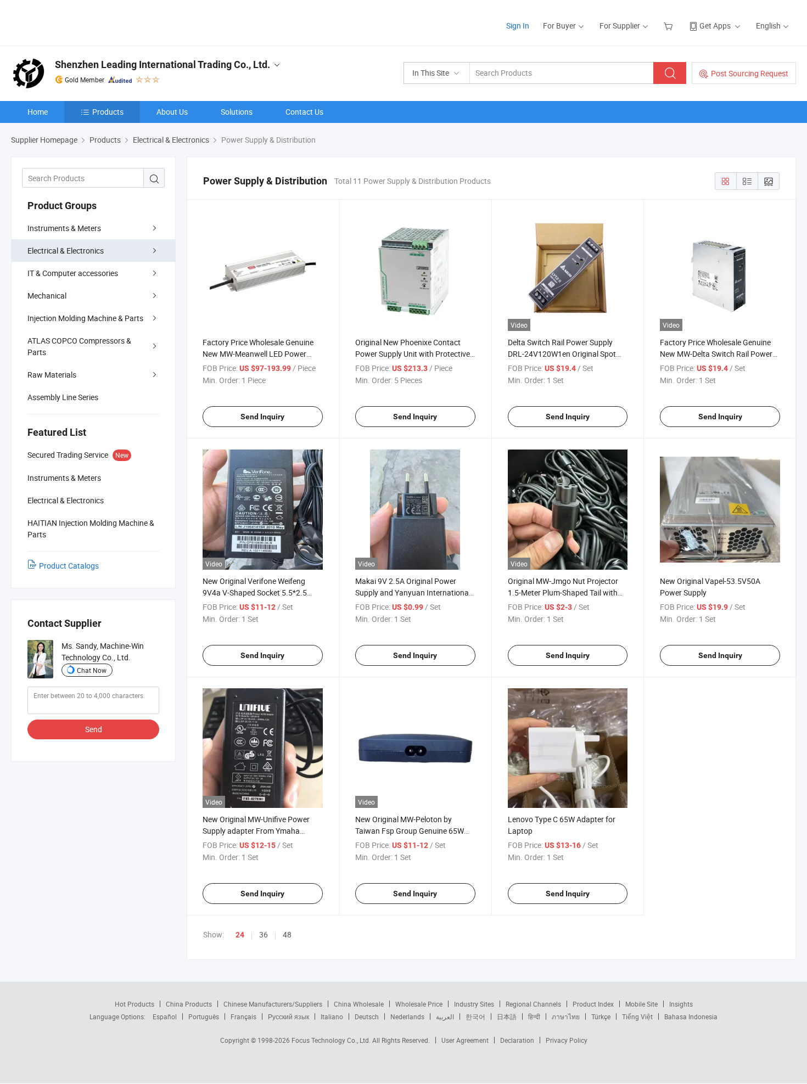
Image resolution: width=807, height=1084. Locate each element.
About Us (172, 111)
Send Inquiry (262, 416)
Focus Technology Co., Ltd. (332, 1040)
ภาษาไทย (566, 1016)
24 (240, 934)
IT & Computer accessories (72, 273)
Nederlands (407, 1016)
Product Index (593, 1003)
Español (165, 1016)
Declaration (517, 1040)
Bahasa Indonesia (691, 1016)
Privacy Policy (566, 1040)
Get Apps (715, 25)
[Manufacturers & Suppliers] (81, 22)
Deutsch (367, 1016)
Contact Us (304, 111)
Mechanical (46, 295)
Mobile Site (641, 1003)
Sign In (517, 25)
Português (203, 1016)
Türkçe (600, 1016)
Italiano (332, 1016)
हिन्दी (534, 1016)
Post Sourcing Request (749, 73)
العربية (445, 1016)
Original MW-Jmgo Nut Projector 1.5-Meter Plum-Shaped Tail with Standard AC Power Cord (563, 592)
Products (108, 111)
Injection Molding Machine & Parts (85, 318)
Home (37, 111)
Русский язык (288, 1016)
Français (243, 1016)
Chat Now (92, 670)
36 (263, 934)
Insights (681, 1003)
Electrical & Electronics (65, 250)
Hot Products (134, 1003)
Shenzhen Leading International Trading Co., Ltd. (162, 64)
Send (93, 729)
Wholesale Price (418, 1003)
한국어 (475, 1016)
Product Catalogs (69, 565)
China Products (189, 1003)
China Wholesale (359, 1003)
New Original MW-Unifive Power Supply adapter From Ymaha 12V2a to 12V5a (256, 830)
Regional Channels (533, 1003)
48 (287, 934)
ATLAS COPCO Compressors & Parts (79, 346)
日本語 (507, 1016)
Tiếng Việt (637, 1016)
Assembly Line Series (62, 397)
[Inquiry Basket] (669, 25)
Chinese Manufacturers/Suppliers (272, 1003)
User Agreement (465, 1040)
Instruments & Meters (64, 228)
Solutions (237, 111)
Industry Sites (474, 1003)
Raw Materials (51, 374)
